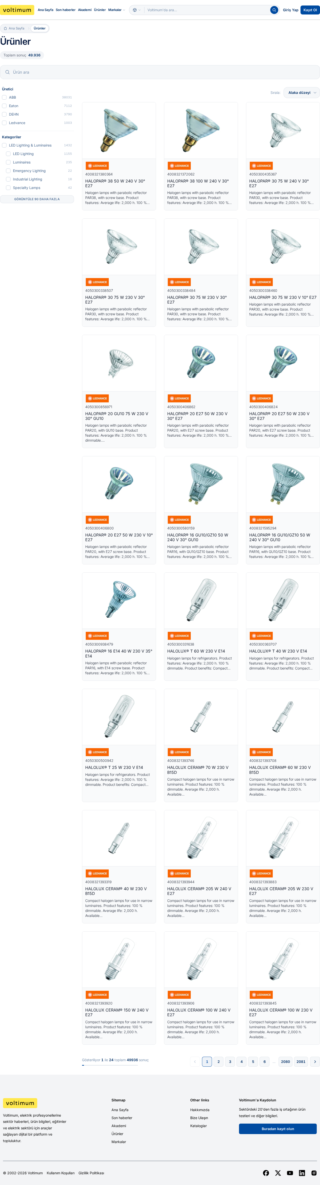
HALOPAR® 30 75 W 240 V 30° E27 (279, 183)
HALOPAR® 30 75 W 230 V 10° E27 (282, 297)
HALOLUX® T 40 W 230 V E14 (278, 651)
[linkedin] (302, 1173)
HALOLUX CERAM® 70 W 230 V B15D (197, 770)
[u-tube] (290, 1173)
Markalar (115, 10)
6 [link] (265, 1061)
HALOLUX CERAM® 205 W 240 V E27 (199, 891)
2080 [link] (285, 1061)
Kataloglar (198, 1126)
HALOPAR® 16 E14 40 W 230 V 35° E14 (118, 653)
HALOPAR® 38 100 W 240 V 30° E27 (198, 183)
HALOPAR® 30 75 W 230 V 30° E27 (115, 300)
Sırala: (275, 92)
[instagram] (314, 1173)
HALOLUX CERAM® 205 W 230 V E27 (281, 891)
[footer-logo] (40, 1103)
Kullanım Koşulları (60, 1173)
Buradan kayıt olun (278, 1129)
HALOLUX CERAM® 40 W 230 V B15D (116, 891)
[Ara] (274, 10)
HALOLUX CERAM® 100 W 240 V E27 (198, 1012)
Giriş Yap (290, 10)
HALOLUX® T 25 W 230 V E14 (114, 767)
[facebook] (266, 1173)
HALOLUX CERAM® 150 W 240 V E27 (116, 1012)
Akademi (85, 10)
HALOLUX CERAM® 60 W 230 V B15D (280, 770)
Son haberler (66, 10)
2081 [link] (301, 1061)
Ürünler (100, 10)
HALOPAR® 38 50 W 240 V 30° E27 (115, 183)
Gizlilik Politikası (91, 1173)
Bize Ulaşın (199, 1118)
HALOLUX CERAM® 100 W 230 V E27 (280, 1012)
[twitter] (278, 1173)
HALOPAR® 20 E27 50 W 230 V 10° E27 (119, 537)
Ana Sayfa (45, 10)
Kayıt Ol (310, 10)
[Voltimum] (17, 10)
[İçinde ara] (136, 10)
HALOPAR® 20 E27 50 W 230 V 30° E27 (197, 416)
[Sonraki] (315, 1062)
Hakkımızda (200, 1110)
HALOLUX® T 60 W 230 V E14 (196, 651)
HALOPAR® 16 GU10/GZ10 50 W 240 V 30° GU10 (197, 537)
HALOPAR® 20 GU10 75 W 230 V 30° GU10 (116, 416)
